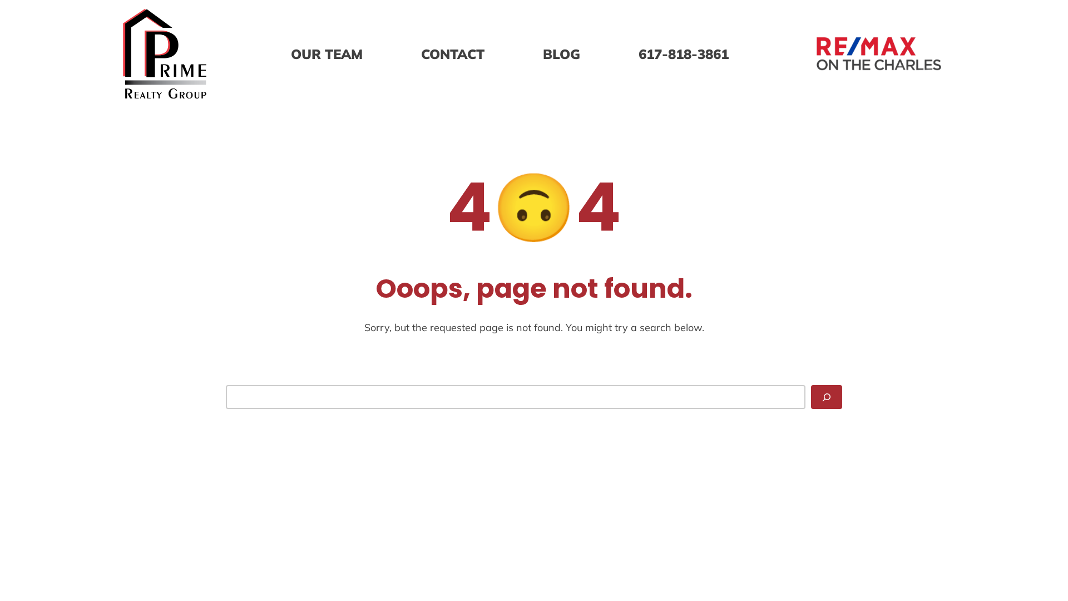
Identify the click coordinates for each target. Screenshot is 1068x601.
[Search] (826, 397)
